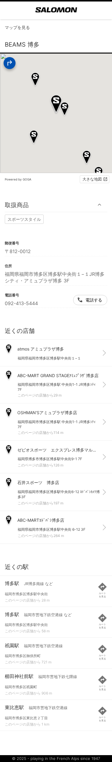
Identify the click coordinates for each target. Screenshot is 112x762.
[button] (56, 205)
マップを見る (17, 27)
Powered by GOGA (18, 179)
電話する (93, 299)
